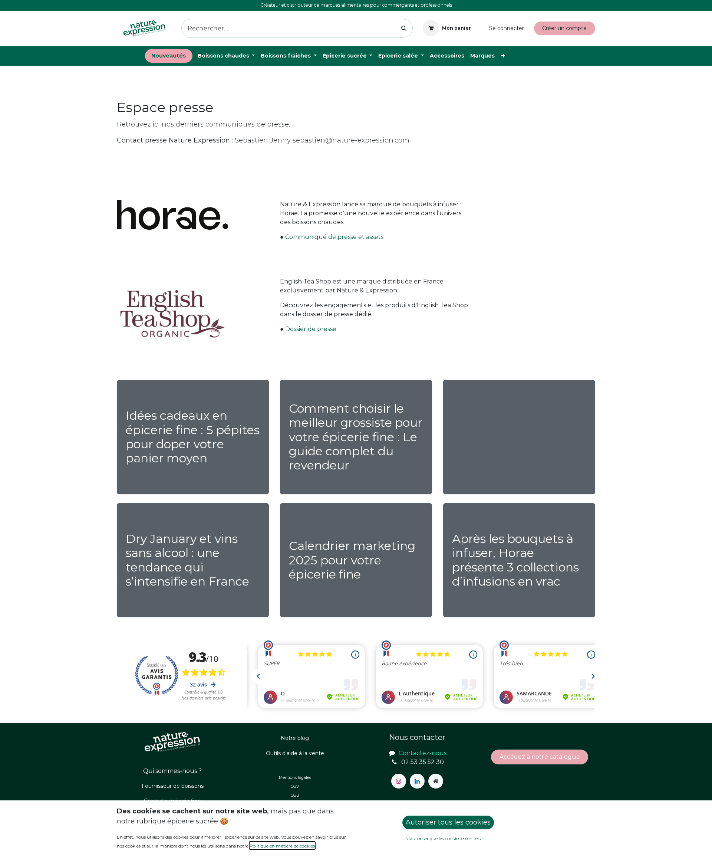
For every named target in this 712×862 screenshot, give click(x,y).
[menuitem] (168, 56)
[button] (448, 822)
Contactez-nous (566, 55)
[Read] (519, 437)
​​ (540, 756)
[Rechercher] (404, 28)
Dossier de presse (310, 328)
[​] (398, 781)
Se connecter (506, 28)
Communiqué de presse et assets (334, 236)
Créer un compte (564, 28)
